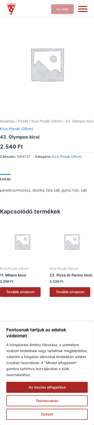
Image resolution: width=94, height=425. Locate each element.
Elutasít (47, 414)
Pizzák (23, 121)
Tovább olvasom (20, 292)
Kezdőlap (7, 121)
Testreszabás (47, 401)
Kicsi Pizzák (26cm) (46, 121)
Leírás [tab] (5, 179)
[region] (47, 373)
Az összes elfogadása (47, 387)
